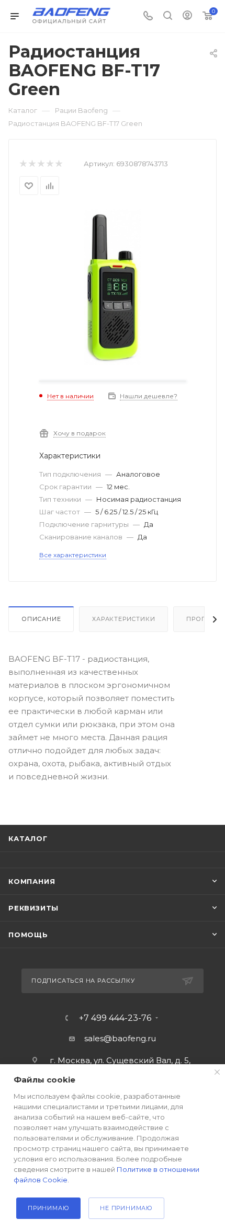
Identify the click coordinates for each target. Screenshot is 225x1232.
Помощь (28, 934)
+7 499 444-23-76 (115, 1018)
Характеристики (123, 619)
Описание (41, 619)
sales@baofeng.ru (120, 1038)
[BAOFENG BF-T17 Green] (112, 286)
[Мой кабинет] (187, 16)
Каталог (28, 838)
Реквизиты (33, 908)
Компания (31, 881)
